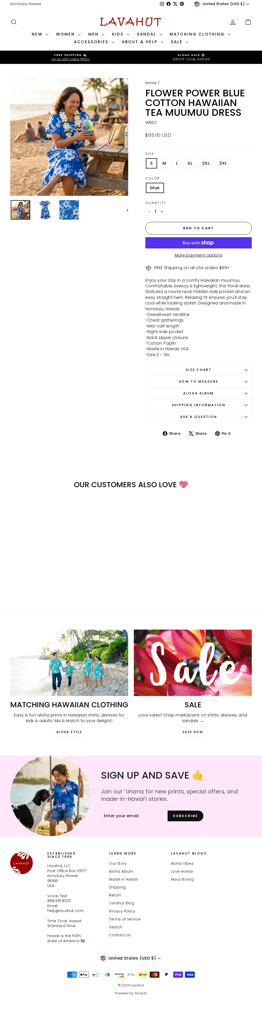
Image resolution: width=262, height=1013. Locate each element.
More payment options (199, 255)
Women (66, 34)
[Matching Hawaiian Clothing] (69, 663)
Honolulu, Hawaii (25, 3)
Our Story (118, 863)
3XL (223, 163)
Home (151, 82)
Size (149, 154)
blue (155, 188)
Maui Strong (182, 879)
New (38, 34)
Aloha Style (69, 732)
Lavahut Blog (121, 903)
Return (115, 895)
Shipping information (199, 405)
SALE (177, 41)
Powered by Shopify (131, 993)
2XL (206, 163)
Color (152, 178)
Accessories (92, 41)
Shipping (117, 887)
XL (190, 163)
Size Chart (199, 369)
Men (94, 34)
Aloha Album (198, 393)
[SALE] (193, 663)
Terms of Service (124, 919)
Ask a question (198, 416)
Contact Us (119, 935)
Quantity (155, 203)
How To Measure (198, 381)
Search (115, 927)
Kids (118, 34)
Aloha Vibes (182, 863)
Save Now (192, 732)
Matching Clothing (198, 34)
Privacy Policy (122, 911)
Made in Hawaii (123, 879)
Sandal (147, 34)
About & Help (140, 41)
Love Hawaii (182, 871)
